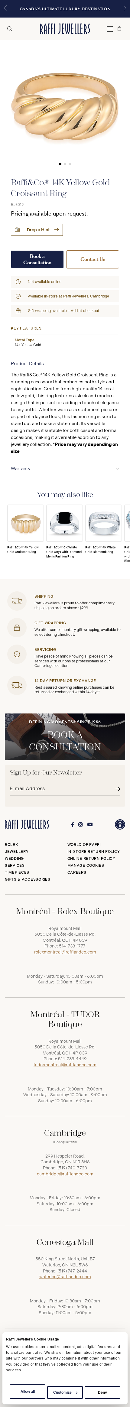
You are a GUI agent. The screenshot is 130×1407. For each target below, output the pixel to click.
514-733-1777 (72, 946)
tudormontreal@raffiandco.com (65, 1064)
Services (15, 865)
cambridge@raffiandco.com (65, 1174)
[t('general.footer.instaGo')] (80, 824)
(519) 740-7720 (72, 1168)
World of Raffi (84, 845)
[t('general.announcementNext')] (125, 9)
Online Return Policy (91, 858)
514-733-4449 (72, 1058)
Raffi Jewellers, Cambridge (86, 296)
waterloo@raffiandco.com (65, 1276)
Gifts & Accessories (27, 879)
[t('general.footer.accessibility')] (120, 824)
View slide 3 (70, 164)
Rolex (11, 845)
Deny (102, 1392)
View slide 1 (60, 164)
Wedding (14, 858)
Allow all (28, 1391)
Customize (62, 1392)
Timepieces (17, 872)
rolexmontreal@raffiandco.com (65, 952)
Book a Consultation (37, 259)
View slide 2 (65, 164)
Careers (76, 872)
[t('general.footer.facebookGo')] (72, 824)
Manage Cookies (85, 865)
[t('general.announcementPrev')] (5, 9)
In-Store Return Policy (93, 852)
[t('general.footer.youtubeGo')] (90, 825)
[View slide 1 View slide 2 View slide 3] (65, 105)
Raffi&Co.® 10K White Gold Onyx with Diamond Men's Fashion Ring (64, 552)
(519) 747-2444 (72, 1271)
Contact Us (92, 259)
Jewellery (16, 852)
